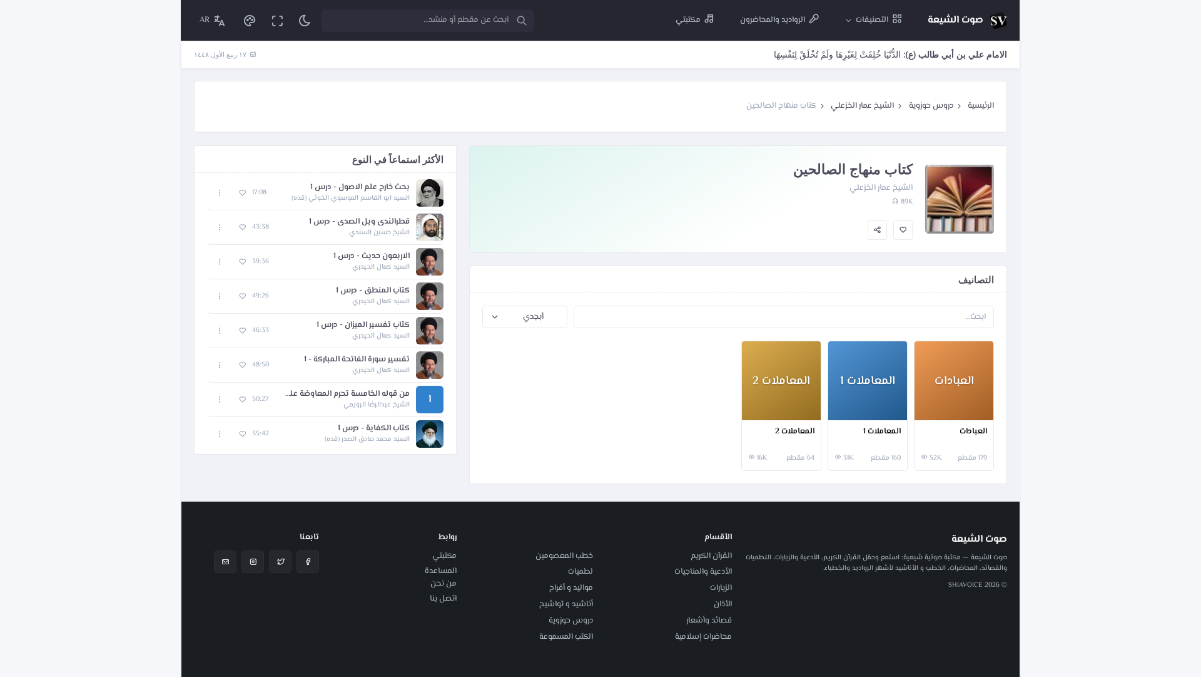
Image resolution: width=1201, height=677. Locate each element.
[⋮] (926, 408)
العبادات (973, 432)
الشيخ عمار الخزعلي (862, 106)
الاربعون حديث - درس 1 (371, 256)
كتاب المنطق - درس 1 (373, 291)
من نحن (443, 583)
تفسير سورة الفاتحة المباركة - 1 (357, 360)
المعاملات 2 (794, 432)
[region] (325, 313)
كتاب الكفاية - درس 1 (374, 429)
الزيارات (721, 588)
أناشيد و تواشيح (566, 604)
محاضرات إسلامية (703, 637)
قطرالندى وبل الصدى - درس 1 (359, 222)
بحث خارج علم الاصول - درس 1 (360, 188)
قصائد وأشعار (709, 620)
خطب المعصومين (564, 556)
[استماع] (429, 193)
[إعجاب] (903, 230)
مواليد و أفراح (571, 588)
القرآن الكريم (711, 556)
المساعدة (441, 571)
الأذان (723, 604)
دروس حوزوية (931, 106)
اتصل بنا (443, 598)
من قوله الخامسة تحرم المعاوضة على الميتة (345, 394)
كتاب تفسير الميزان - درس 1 (363, 325)
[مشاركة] (877, 230)
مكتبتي (444, 556)
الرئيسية (981, 106)
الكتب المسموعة (566, 637)
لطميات (580, 572)
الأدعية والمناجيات (703, 572)
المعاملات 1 (882, 432)
